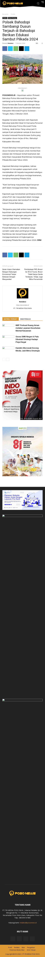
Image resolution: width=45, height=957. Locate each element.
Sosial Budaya (12, 18)
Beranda (5, 14)
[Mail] (25, 938)
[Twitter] (10, 48)
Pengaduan (31, 947)
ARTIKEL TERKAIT (10, 319)
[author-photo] (22, 298)
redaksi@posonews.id (28, 923)
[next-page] (7, 359)
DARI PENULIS (25, 319)
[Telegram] (26, 48)
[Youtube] (32, 938)
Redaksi (10, 43)
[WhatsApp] (15, 48)
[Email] (21, 48)
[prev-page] (3, 359)
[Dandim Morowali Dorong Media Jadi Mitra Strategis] (8, 351)
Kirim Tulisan (31, 950)
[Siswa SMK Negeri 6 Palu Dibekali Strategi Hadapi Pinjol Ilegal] (8, 339)
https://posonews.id (22, 305)
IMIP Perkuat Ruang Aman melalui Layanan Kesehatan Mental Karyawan (28, 328)
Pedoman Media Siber (17, 950)
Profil (10, 947)
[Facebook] (4, 48)
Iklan (23, 947)
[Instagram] (19, 938)
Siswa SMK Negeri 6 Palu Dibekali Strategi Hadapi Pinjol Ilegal (27, 339)
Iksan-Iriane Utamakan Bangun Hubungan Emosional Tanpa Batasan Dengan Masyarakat (11, 274)
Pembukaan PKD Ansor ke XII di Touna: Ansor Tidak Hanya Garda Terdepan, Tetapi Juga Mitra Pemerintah (33, 274)
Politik (13, 14)
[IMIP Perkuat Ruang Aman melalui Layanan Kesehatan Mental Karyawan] (8, 328)
